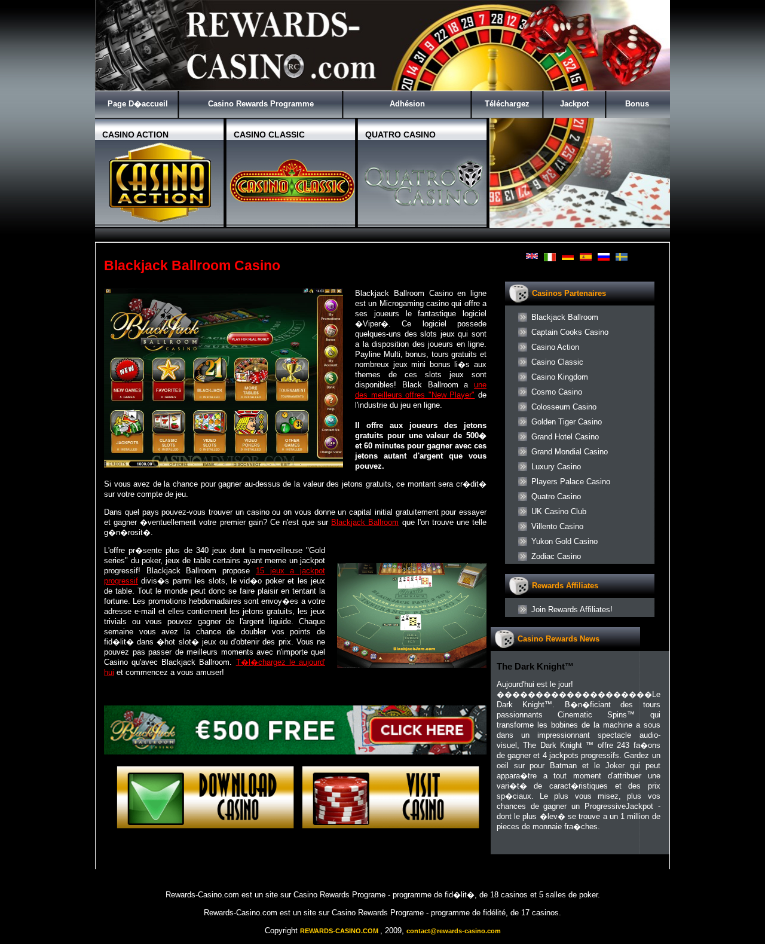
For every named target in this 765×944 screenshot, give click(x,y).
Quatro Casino (556, 496)
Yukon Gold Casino (564, 541)
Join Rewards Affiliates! (572, 609)
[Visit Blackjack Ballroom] (295, 751)
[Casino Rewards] (382, 88)
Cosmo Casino (556, 391)
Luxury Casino (556, 466)
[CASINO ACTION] (161, 222)
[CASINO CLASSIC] (292, 222)
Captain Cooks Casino (569, 332)
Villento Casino (557, 526)
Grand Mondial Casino (569, 451)
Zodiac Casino (556, 556)
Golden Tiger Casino (566, 421)
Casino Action (555, 347)
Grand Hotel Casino (565, 436)
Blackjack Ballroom (365, 522)
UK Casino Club (558, 511)
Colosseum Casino (563, 406)
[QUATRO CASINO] (423, 222)
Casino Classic (557, 362)
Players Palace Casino (570, 481)
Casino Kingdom (559, 376)
